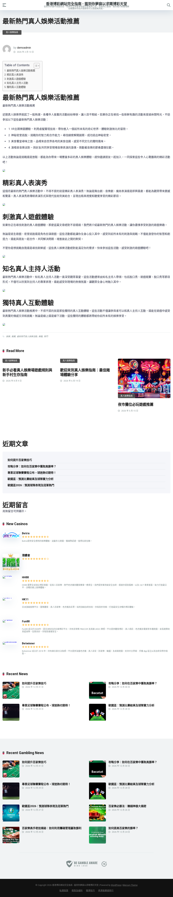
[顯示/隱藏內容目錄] (35, 66)
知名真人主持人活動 (17, 83)
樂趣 (41, 336)
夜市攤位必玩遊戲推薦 (135, 404)
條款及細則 (77, 890)
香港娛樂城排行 (106, 890)
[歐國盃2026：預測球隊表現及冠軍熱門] (11, 820)
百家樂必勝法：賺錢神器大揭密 (127, 806)
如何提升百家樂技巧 (20, 460)
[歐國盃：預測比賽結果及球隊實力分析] (97, 719)
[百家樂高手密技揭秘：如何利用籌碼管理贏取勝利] (11, 842)
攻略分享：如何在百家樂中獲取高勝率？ (32, 466)
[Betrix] (11, 537)
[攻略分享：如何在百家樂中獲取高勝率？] (97, 697)
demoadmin (24, 47)
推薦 (13, 336)
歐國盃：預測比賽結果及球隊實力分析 (31, 479)
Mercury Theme (130, 885)
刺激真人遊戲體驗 (16, 79)
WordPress (116, 885)
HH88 (25, 577)
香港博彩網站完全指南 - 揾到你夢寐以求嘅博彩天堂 (86, 4)
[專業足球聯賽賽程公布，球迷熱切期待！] (11, 719)
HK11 (25, 599)
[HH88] (7, 575)
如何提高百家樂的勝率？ (123, 828)
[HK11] (7, 597)
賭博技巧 (90, 890)
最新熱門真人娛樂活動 (27, 336)
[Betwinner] (10, 641)
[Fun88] (8, 619)
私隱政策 (63, 890)
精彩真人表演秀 (15, 74)
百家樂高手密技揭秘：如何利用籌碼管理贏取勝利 (51, 828)
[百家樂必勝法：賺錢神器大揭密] (97, 820)
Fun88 (26, 621)
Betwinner (28, 643)
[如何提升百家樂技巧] (11, 697)
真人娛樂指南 (12, 32)
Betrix (26, 533)
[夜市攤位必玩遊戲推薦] (144, 378)
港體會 (26, 555)
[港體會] (11, 569)
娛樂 (8, 336)
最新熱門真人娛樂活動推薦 (21, 70)
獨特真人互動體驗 (16, 87)
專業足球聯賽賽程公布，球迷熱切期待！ (32, 472)
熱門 (46, 336)
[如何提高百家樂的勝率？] (97, 842)
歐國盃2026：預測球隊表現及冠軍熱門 (31, 485)
